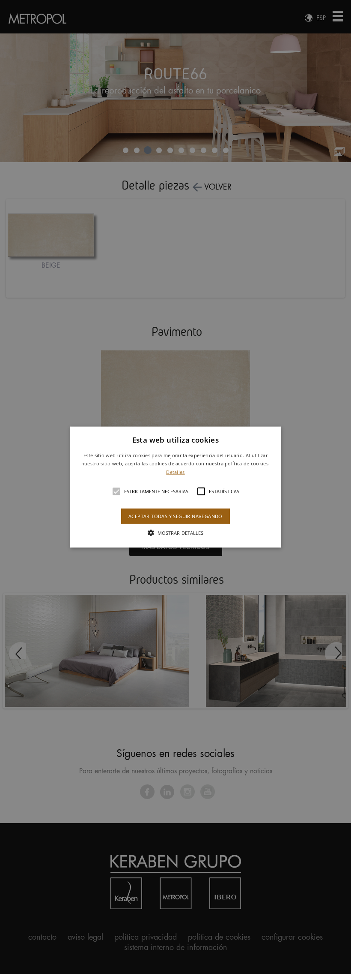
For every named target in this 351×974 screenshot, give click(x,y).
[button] (175, 487)
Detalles (175, 472)
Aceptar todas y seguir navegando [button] (175, 516)
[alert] (175, 487)
